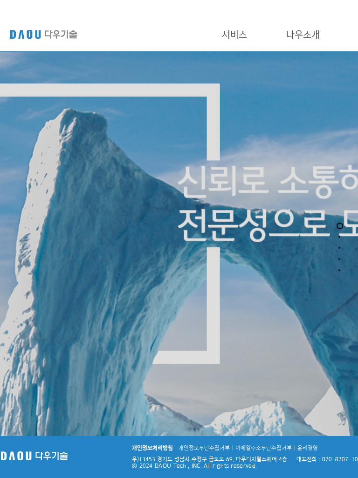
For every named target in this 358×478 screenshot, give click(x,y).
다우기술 (56, 33)
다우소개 (303, 34)
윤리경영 (307, 447)
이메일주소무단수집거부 (263, 447)
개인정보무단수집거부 (204, 447)
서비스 (234, 34)
